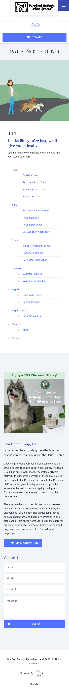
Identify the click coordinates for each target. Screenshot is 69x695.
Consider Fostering (33, 252)
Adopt (15, 205)
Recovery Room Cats (34, 182)
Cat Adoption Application (36, 231)
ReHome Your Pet (32, 315)
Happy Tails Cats (32, 196)
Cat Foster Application (35, 259)
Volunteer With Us (32, 273)
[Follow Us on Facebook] (32, 25)
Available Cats (30, 175)
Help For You (19, 310)
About (26, 329)
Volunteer (17, 268)
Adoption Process (33, 224)
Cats (14, 169)
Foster (15, 240)
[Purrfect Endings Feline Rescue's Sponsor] (34, 402)
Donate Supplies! (32, 302)
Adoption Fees (31, 217)
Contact (16, 338)
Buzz (45, 673)
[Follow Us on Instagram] (37, 25)
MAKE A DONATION (26, 542)
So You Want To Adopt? (36, 210)
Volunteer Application (34, 281)
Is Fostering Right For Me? (37, 245)
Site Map (34, 684)
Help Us (16, 289)
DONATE (36, 37)
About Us (17, 324)
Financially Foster (32, 295)
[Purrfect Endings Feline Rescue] (34, 7)
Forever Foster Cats (34, 189)
